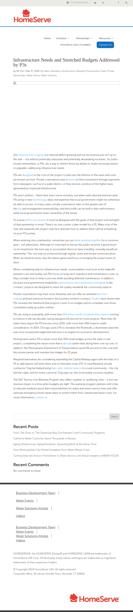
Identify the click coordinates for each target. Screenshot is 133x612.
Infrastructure (68, 71)
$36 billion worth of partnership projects (86, 314)
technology (39, 199)
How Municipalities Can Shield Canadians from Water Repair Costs (51, 449)
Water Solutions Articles (32, 508)
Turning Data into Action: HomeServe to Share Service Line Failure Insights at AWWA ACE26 (66, 455)
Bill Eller (20, 71)
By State (45, 71)
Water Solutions (49, 75)
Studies (96, 298)
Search (114, 416)
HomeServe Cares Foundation (75, 44)
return (71, 179)
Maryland (80, 71)
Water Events (25, 501)
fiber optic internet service (66, 368)
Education (55, 71)
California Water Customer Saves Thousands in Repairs (44, 438)
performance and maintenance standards (82, 282)
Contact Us (105, 44)
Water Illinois (33, 75)
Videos (20, 516)
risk (20, 208)
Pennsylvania (92, 71)
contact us (41, 397)
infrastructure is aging (30, 154)
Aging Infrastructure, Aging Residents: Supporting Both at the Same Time (55, 444)
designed (27, 175)
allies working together (87, 240)
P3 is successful (36, 220)
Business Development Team (35, 493)
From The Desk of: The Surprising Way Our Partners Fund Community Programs (59, 432)
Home (47, 38)
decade (67, 343)
